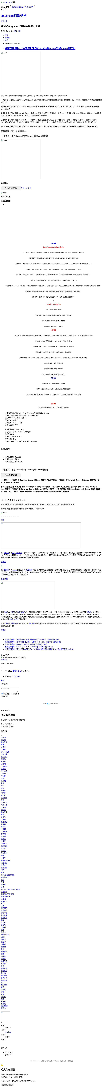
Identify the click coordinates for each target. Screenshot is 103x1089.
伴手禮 (16, 619)
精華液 (3, 989)
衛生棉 (6, 623)
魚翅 (2, 800)
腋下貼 (3, 761)
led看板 (3, 944)
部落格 (7, 37)
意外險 (3, 858)
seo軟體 (3, 899)
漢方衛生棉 (31, 623)
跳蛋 (2, 966)
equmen (14, 570)
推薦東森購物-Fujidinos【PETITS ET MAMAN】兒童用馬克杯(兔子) (29, 647)
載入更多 (4, 684)
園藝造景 (4, 865)
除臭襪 (6, 553)
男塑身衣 (29, 570)
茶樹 (2, 992)
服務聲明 (70, 1061)
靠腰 (2, 880)
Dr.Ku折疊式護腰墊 (7, 875)
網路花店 (4, 908)
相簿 (6, 35)
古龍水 (3, 997)
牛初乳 (3, 851)
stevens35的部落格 (14, 15)
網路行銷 (4, 980)
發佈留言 (4, 696)
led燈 (2, 937)
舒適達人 (15, 623)
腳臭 (2, 745)
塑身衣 (3, 562)
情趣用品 (4, 961)
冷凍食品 (4, 798)
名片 (6, 40)
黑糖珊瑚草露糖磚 (7, 894)
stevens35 (4, 659)
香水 (2, 994)
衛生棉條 (4, 976)
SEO (2, 903)
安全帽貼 (4, 757)
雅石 (2, 870)
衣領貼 (3, 737)
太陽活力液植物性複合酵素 (10, 889)
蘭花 (2, 872)
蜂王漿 (3, 848)
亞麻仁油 (4, 846)
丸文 (6, 579)
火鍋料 (3, 793)
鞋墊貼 (3, 769)
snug (2, 520)
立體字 (3, 927)
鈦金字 (3, 942)
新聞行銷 (4, 985)
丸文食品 (20, 612)
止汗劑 (3, 764)
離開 (11, 1085)
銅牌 (2, 930)
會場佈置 (4, 913)
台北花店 (4, 915)
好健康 (3, 841)
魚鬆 (2, 579)
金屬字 (3, 932)
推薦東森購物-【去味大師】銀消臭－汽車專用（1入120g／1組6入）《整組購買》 (33, 642)
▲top (2, 680)
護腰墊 (3, 884)
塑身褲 (3, 1004)
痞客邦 (15, 671)
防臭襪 (3, 749)
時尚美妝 (17, 31)
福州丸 (3, 795)
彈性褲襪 (4, 951)
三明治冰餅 (5, 752)
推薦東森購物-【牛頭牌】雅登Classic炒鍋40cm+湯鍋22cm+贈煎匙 (40, 48)
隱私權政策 (63, 1061)
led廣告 (3, 939)
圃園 (2, 999)
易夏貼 (3, 759)
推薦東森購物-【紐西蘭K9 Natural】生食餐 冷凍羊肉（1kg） (26, 644)
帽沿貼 (3, 740)
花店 (2, 906)
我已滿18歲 (5, 1085)
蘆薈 (2, 987)
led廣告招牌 (5, 935)
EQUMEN (4, 1006)
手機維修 (4, 971)
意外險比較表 (5, 860)
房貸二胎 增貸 (26, 188)
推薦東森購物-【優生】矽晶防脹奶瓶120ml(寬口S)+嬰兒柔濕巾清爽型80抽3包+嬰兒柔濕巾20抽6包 (39, 649)
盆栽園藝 (4, 868)
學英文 (3, 630)
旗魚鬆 (89, 612)
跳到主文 (4, 21)
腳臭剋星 (18, 553)
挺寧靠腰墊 (5, 877)
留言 (19, 671)
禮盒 (10, 619)
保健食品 (4, 843)
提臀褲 (3, 1008)
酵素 (2, 856)
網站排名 (4, 901)
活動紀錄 (16, 676)
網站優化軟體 (5, 897)
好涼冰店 (4, 754)
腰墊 (2, 882)
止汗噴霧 (4, 766)
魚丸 (2, 788)
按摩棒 (3, 963)
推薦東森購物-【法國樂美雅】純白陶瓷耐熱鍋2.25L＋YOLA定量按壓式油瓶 (32, 639)
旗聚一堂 (4, 773)
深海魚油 (4, 853)
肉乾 (2, 786)
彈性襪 (3, 947)
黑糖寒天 (4, 892)
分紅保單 (4, 863)
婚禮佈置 (4, 910)
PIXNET (36, 1061)
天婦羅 (3, 790)
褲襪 (2, 949)
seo (2, 982)
